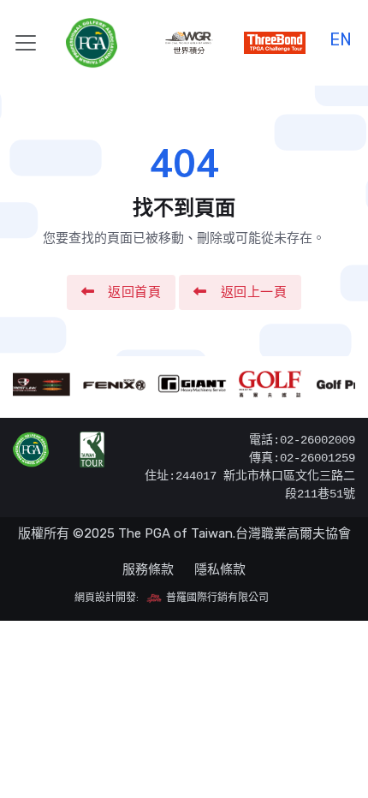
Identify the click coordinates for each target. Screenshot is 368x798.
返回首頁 (134, 292)
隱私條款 (220, 569)
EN (340, 37)
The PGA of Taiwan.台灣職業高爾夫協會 (234, 533)
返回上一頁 (254, 292)
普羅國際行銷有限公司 (216, 598)
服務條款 (148, 569)
